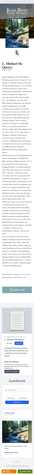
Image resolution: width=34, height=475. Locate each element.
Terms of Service (22, 467)
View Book (9, 343)
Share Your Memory (12, 371)
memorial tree (24, 274)
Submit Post (17, 402)
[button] (17, 432)
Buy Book (19, 343)
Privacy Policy (12, 467)
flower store (22, 277)
